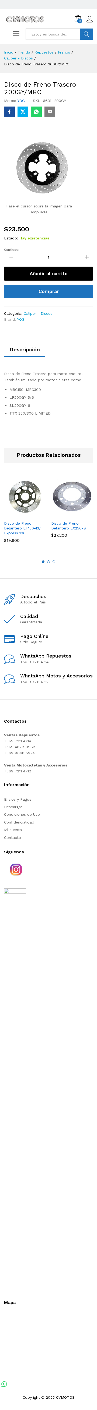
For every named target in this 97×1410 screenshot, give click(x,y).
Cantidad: (11, 249)
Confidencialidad (19, 822)
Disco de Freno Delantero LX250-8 (68, 525)
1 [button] (43, 561)
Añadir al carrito (49, 273)
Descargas (13, 807)
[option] (24, 513)
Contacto (12, 837)
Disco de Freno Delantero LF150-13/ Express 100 (22, 528)
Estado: (11, 238)
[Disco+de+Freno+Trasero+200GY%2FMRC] (23, 112)
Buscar (86, 34)
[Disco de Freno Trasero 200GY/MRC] (9, 112)
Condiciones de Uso (22, 814)
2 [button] (48, 561)
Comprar (49, 291)
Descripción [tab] (24, 349)
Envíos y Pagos (17, 799)
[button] (18, 514)
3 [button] (54, 561)
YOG (21, 100)
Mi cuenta (13, 830)
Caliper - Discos (38, 313)
